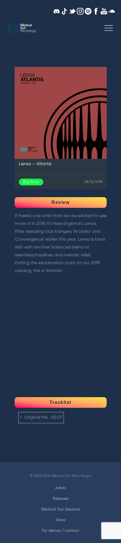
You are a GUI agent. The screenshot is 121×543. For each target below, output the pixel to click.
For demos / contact (60, 531)
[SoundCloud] (111, 11)
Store (60, 520)
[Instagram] (80, 11)
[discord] (56, 11)
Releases (61, 499)
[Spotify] (88, 11)
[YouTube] (103, 11)
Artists (60, 488)
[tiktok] (64, 11)
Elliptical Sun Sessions (60, 509)
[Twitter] (72, 11)
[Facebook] (96, 11)
